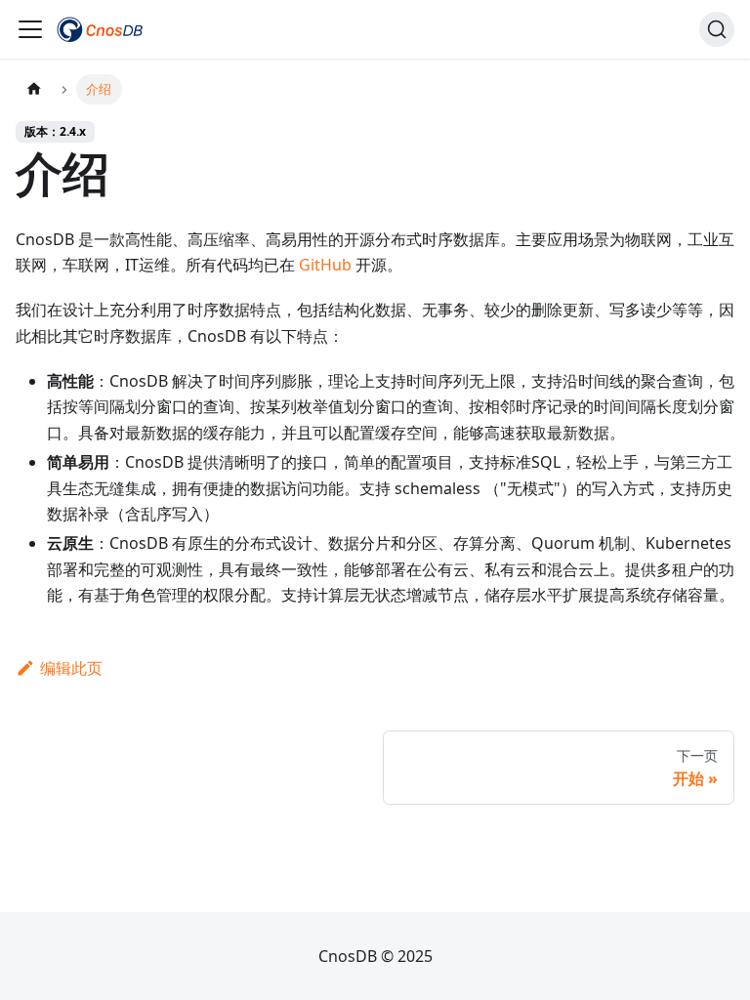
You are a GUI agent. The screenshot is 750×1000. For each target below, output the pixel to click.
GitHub (325, 264)
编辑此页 (71, 668)
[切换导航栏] (30, 29)
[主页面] (34, 89)
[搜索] (716, 29)
